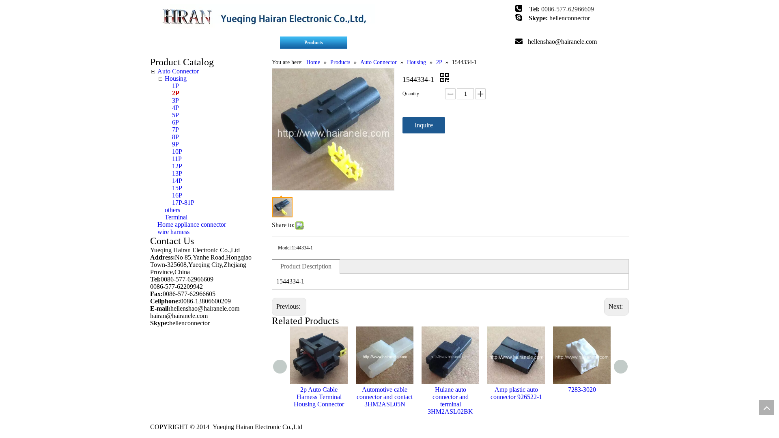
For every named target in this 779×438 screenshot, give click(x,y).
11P (177, 158)
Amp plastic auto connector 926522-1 (516, 393)
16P (177, 195)
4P (175, 107)
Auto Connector (178, 71)
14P (177, 180)
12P (177, 166)
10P (177, 151)
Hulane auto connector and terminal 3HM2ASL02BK (450, 400)
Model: (285, 248)
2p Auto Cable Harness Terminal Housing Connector (319, 397)
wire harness (173, 231)
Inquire (424, 125)
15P (177, 188)
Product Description (305, 266)
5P (175, 115)
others (172, 209)
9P (175, 144)
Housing (176, 78)
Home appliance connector (191, 224)
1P (175, 85)
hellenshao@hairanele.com (562, 41)
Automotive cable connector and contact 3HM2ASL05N (385, 397)
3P (175, 100)
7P (175, 129)
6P (175, 122)
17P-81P (183, 202)
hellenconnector (569, 18)
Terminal (176, 217)
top (766, 407)
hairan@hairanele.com (179, 315)
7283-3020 (582, 389)
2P (175, 93)
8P (175, 136)
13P (177, 173)
